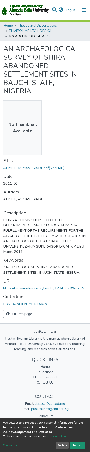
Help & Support (45, 377)
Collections (45, 372)
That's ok (77, 445)
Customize (10, 445)
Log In (71, 10)
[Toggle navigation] (84, 10)
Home (8, 25)
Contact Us (45, 382)
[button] (61, 10)
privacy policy (56, 436)
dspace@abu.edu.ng (50, 403)
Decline (62, 445)
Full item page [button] (21, 314)
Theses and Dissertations (37, 25)
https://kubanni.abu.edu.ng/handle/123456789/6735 (43, 288)
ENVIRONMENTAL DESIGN (30, 30)
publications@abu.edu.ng (50, 408)
